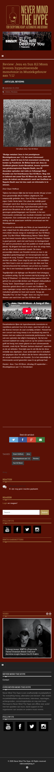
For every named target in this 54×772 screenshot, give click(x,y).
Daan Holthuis (18, 454)
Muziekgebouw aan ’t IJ (21, 458)
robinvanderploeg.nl (27, 764)
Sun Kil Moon (18, 463)
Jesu (28, 454)
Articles (9, 81)
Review (36, 458)
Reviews (19, 81)
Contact (6, 680)
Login (5, 503)
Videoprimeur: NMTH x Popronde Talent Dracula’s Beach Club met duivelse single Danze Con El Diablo (22, 651)
